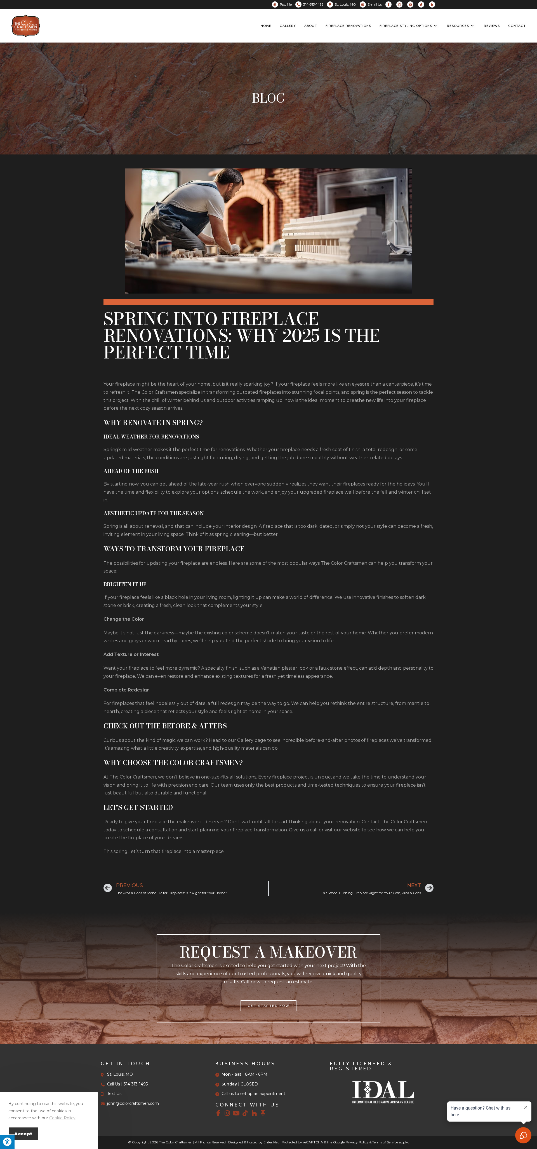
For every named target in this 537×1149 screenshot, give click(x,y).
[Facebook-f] (218, 1113)
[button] (269, 1005)
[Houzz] (254, 1113)
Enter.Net (271, 1142)
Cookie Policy (62, 1117)
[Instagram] (227, 1113)
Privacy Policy (356, 1142)
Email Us (375, 4)
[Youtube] (236, 1113)
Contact (371, 821)
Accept (23, 1133)
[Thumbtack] (263, 1113)
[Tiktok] (245, 1113)
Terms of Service (385, 1142)
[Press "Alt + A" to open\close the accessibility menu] (7, 1141)
